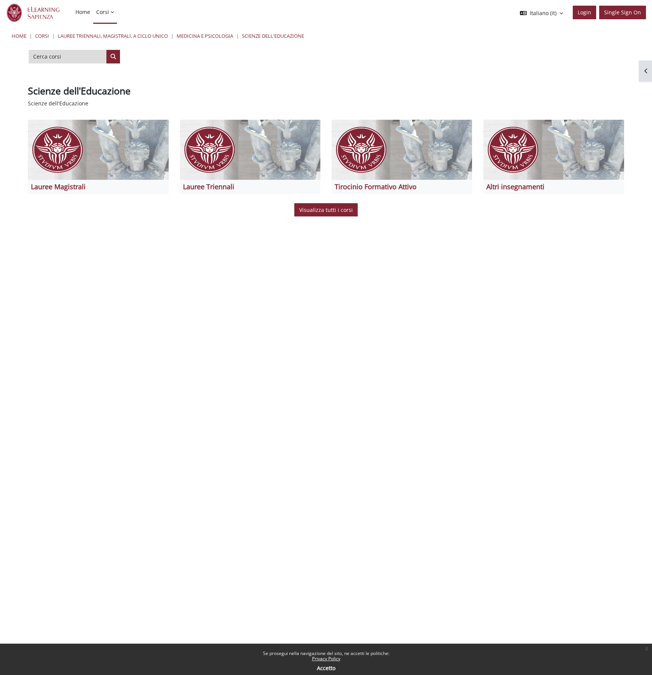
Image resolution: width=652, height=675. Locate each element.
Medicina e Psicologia (205, 35)
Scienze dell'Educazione (273, 35)
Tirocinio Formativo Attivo (376, 186)
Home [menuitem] (82, 11)
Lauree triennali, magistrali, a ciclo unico (113, 35)
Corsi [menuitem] (102, 11)
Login (584, 12)
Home (19, 35)
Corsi (42, 35)
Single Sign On (622, 12)
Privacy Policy (326, 658)
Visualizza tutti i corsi (326, 209)
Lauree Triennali (208, 186)
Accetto (326, 668)
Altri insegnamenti (515, 186)
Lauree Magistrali (58, 186)
